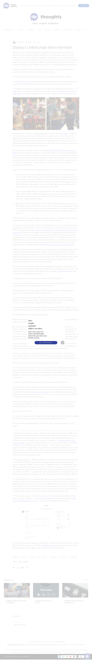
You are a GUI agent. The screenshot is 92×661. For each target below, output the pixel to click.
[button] (62, 342)
